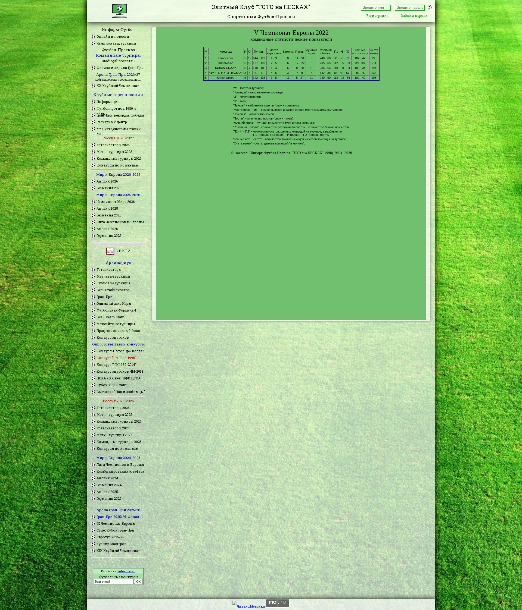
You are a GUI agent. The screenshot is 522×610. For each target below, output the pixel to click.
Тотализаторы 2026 (113, 145)
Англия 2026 (107, 181)
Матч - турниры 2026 (114, 151)
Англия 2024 (107, 478)
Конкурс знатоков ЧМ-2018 (120, 371)
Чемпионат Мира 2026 (116, 201)
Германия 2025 (109, 215)
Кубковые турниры (113, 283)
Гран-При (105, 296)
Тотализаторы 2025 (113, 428)
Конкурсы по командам (117, 165)
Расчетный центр (112, 122)
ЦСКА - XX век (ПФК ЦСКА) (119, 378)
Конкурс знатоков (113, 337)
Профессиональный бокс (118, 330)
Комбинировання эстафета (120, 471)
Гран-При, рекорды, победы (120, 115)
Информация (108, 101)
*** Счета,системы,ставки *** (119, 129)
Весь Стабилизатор (113, 290)
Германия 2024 (109, 485)
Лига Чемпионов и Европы (120, 222)
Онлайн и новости (113, 36)
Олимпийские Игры (114, 303)
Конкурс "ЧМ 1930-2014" (116, 364)
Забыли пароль (414, 15)
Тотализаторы (109, 269)
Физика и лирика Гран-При (120, 67)
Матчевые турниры (113, 276)
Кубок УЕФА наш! (112, 385)
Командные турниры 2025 (119, 441)
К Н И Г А (122, 251)
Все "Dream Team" (111, 317)
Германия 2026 (109, 188)
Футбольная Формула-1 (116, 310)
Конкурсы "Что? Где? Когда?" (121, 351)
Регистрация (377, 15)
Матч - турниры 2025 (114, 435)
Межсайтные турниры (116, 324)
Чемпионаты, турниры (116, 43)
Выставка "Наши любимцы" (121, 391)
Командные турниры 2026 (119, 158)
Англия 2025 (107, 208)
